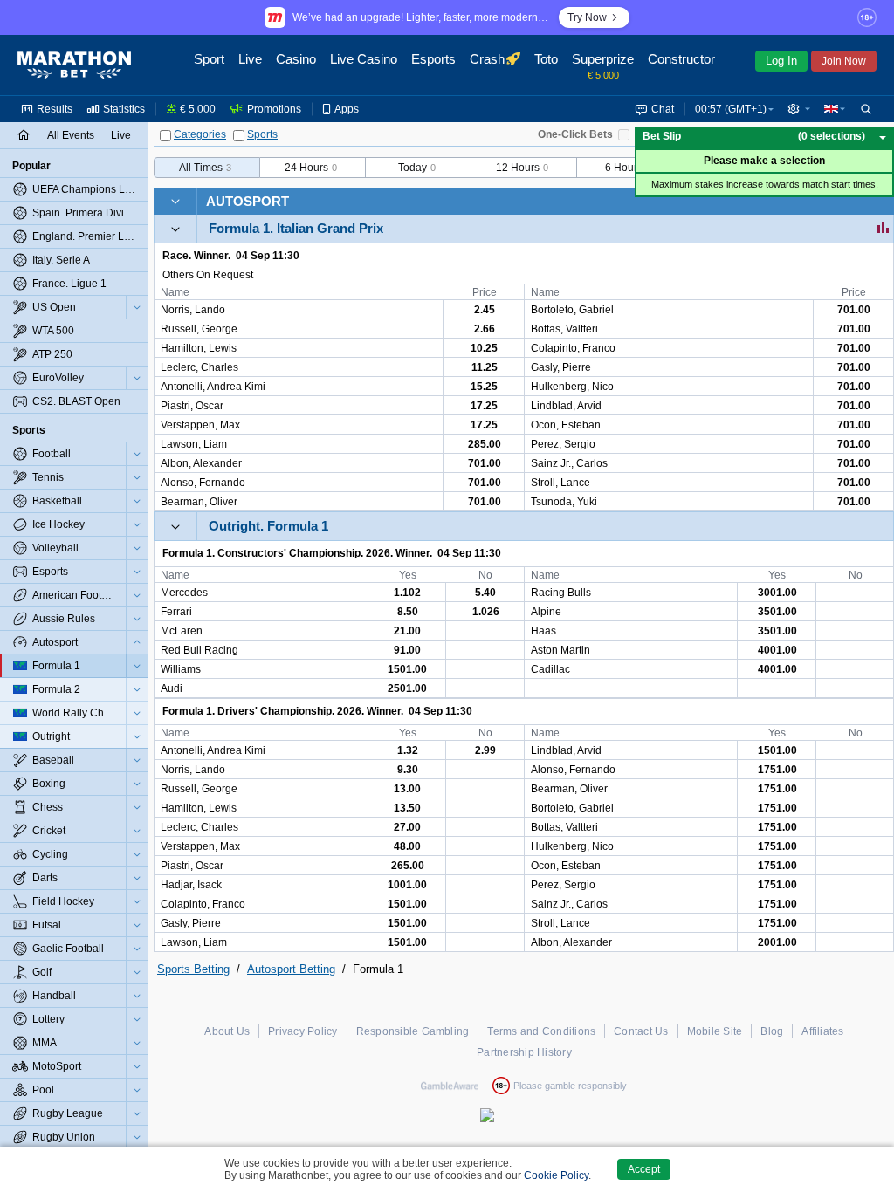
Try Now (587, 17)
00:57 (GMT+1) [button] (731, 109)
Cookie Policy (556, 1175)
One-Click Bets (575, 134)
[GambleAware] (449, 1085)
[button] (799, 109)
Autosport (247, 201)
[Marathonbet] (74, 65)
